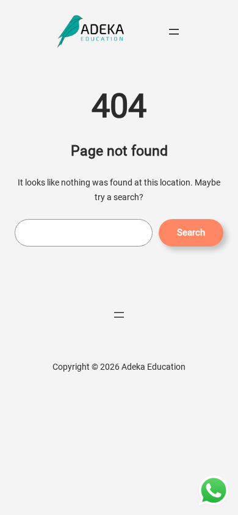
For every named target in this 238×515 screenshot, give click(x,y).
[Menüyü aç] (174, 31)
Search (191, 232)
